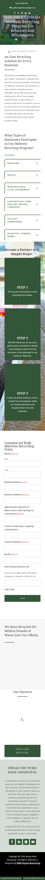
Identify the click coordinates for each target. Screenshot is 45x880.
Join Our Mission (22, 751)
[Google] (29, 13)
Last (6, 469)
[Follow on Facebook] (12, 842)
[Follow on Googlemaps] (26, 842)
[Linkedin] (26, 13)
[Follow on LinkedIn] (19, 842)
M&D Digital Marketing (28, 863)
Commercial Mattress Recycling (34, 878)
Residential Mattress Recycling (11, 878)
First (6, 459)
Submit (22, 598)
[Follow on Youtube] (33, 842)
